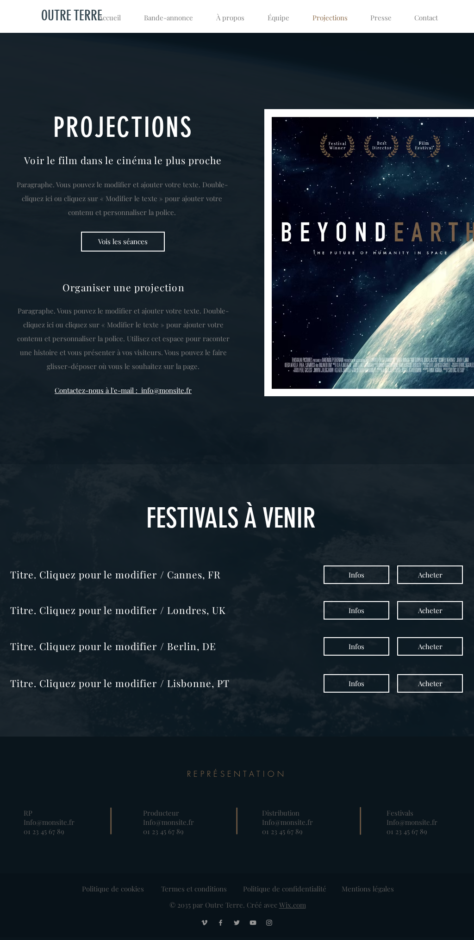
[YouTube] (253, 923)
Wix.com (292, 904)
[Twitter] (237, 923)
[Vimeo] (204, 923)
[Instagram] (269, 923)
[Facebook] (221, 923)
